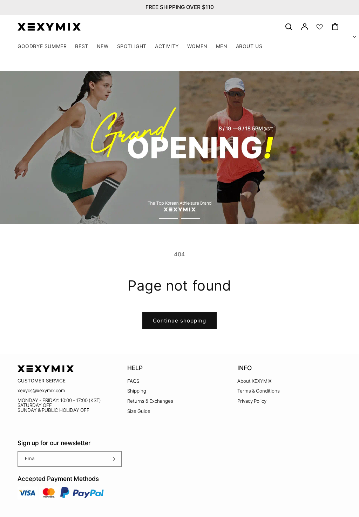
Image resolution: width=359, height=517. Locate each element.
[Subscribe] (113, 459)
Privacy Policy (251, 401)
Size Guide (138, 411)
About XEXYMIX (254, 381)
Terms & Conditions (258, 390)
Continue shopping (179, 320)
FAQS (133, 381)
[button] (132, 46)
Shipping (136, 390)
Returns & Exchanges (150, 401)
